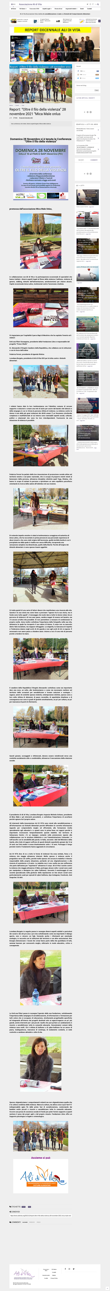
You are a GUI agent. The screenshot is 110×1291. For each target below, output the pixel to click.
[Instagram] (90, 4)
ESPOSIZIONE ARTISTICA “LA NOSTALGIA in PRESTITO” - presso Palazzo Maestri (23, 20)
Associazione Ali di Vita (30, 4)
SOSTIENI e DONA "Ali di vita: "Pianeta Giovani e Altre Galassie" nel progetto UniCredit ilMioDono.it (55, 50)
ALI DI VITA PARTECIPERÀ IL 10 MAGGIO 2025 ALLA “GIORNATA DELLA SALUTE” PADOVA (86, 406)
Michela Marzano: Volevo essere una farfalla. (85, 200)
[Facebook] (92, 4)
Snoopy (81, 278)
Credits (46, 1278)
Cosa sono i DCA (34, 8)
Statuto (54, 1275)
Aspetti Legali (46, 8)
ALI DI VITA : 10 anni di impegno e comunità (68, 20)
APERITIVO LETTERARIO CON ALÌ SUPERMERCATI (86, 326)
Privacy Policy (54, 1278)
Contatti (89, 8)
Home (14, 8)
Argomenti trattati (71, 8)
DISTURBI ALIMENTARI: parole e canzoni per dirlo (87, 222)
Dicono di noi (58, 8)
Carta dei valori (46, 1275)
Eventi (82, 8)
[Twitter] (87, 4)
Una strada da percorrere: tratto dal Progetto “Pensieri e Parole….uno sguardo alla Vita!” (87, 295)
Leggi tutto (91, 206)
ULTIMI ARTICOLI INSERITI (85, 98)
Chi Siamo (22, 8)
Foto (23, 105)
